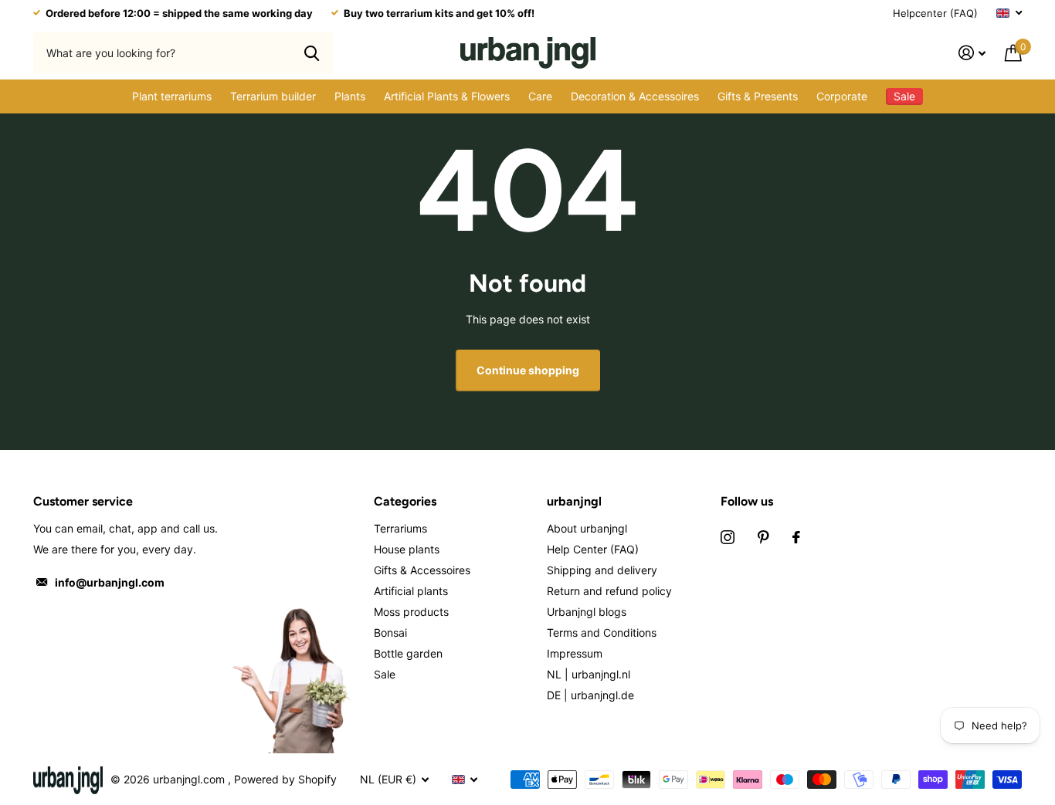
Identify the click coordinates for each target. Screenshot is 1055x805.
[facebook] (796, 537)
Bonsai (390, 632)
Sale (384, 674)
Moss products (411, 611)
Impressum (574, 653)
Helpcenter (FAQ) (935, 13)
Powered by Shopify (285, 779)
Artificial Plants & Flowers (447, 96)
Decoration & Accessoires (635, 96)
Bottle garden (408, 653)
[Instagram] (727, 537)
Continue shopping (528, 370)
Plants (349, 96)
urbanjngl (574, 501)
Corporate (841, 96)
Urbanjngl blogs (586, 611)
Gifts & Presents (757, 96)
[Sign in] (972, 53)
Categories (405, 501)
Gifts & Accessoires (422, 570)
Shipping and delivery (602, 570)
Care (540, 96)
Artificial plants (411, 590)
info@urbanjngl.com (110, 582)
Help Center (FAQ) (593, 549)
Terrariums (400, 528)
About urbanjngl (587, 528)
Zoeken (311, 52)
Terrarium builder (273, 96)
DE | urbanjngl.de (590, 695)
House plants (406, 549)
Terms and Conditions (601, 632)
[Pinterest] (763, 537)
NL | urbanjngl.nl (588, 674)
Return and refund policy (609, 590)
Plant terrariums (172, 96)
